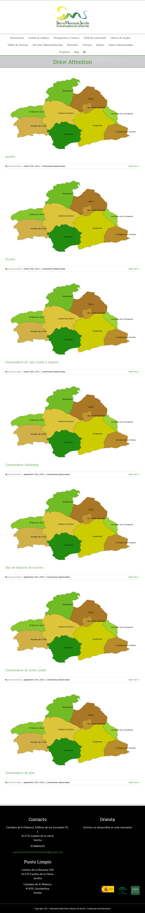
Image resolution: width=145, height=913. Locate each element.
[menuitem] (19, 37)
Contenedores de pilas (20, 773)
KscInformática (104, 908)
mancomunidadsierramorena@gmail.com (38, 852)
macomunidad (14, 166)
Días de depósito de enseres (24, 567)
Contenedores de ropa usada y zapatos (32, 362)
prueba (10, 157)
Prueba (10, 259)
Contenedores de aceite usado (25, 670)
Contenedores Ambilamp (22, 465)
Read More (133, 166)
